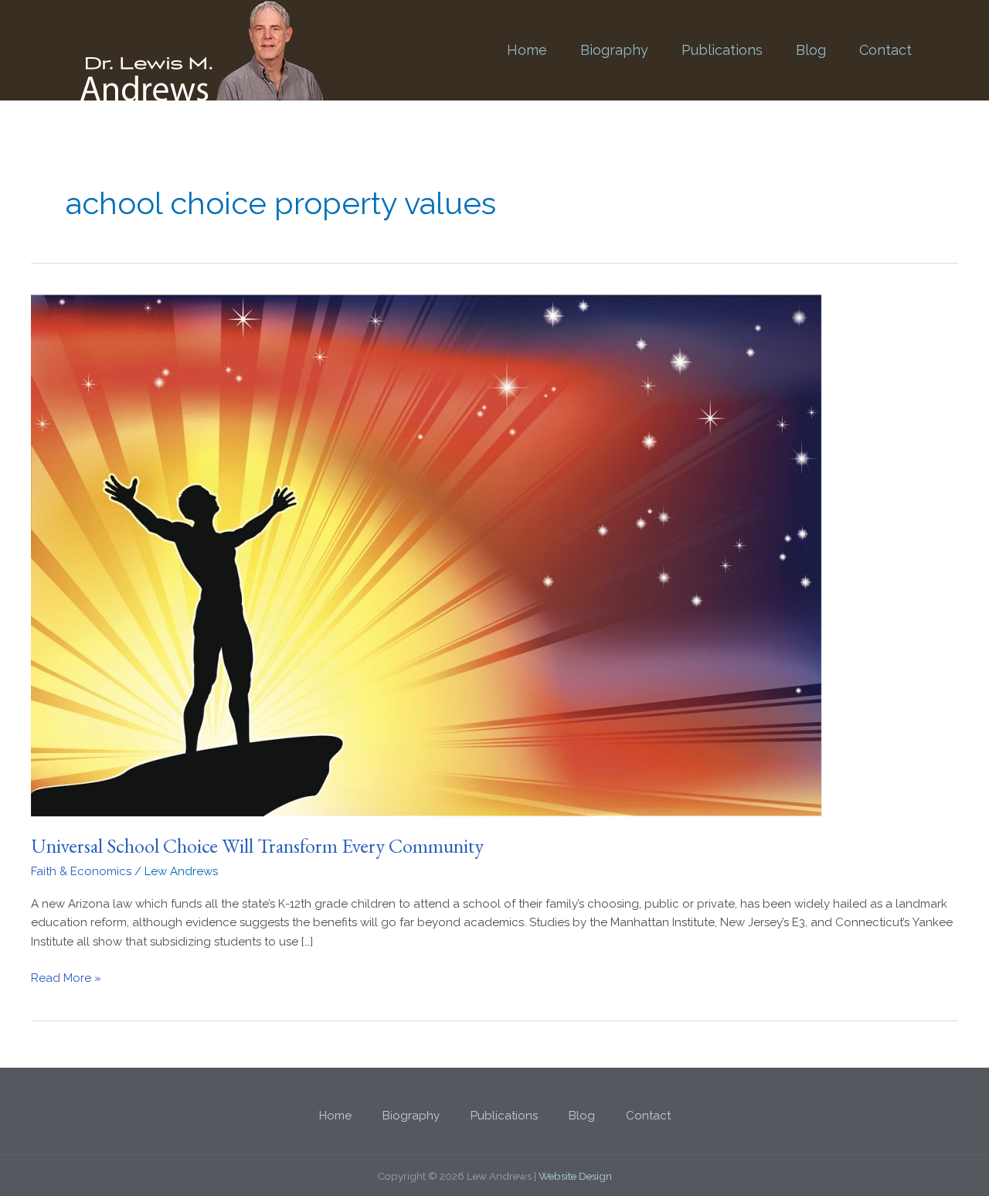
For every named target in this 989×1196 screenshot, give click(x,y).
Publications (722, 50)
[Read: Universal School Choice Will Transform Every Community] (426, 554)
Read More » (66, 977)
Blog (811, 50)
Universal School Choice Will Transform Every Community (257, 846)
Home (527, 50)
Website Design (575, 1176)
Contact (885, 50)
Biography (614, 50)
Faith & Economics (81, 871)
